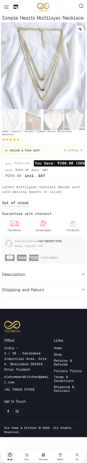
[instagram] (17, 411)
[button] (6, 7)
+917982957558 (49, 241)
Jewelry (16, 131)
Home (5, 131)
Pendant (29, 131)
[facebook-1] (8, 411)
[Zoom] (80, 29)
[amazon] (26, 411)
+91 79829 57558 (19, 389)
